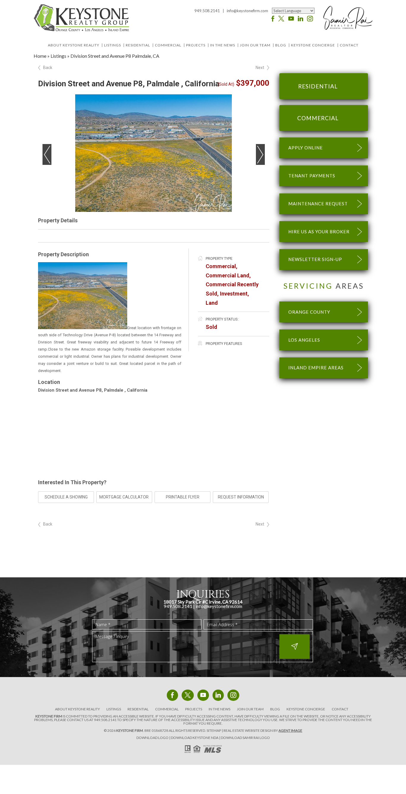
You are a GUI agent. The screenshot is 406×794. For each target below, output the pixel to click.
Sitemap (214, 730)
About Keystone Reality (73, 45)
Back (47, 67)
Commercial (168, 45)
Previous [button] (47, 154)
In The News (222, 45)
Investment (234, 293)
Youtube (291, 18)
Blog (280, 45)
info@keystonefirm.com (247, 10)
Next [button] (260, 154)
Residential (138, 45)
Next (260, 67)
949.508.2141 (105, 720)
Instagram (310, 18)
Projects (195, 45)
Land (212, 303)
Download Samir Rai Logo (245, 737)
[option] (153, 153)
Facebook (272, 18)
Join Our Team (255, 45)
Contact (349, 45)
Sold (211, 327)
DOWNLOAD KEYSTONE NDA (194, 737)
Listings (112, 45)
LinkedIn (300, 18)
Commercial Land (227, 275)
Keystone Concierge (313, 45)
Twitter (281, 18)
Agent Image (290, 730)
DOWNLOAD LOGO (152, 737)
